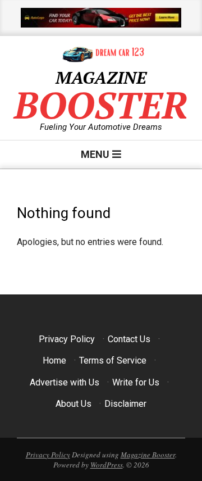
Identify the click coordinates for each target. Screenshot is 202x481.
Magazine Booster (148, 455)
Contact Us (129, 339)
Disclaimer (125, 403)
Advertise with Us (64, 382)
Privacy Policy (67, 339)
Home (54, 360)
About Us (73, 403)
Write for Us (135, 382)
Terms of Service (112, 360)
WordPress (106, 465)
